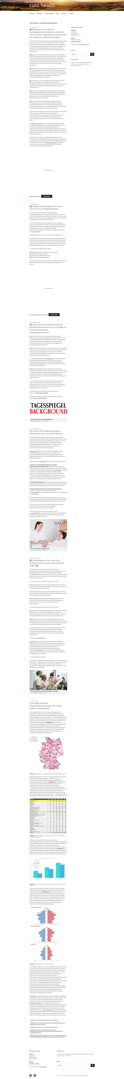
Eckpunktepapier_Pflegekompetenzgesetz (39, 314)
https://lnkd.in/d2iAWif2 (42, 393)
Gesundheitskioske (48, 1010)
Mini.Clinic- (32, 1003)
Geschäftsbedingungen (82, 1075)
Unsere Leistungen (49, 13)
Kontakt (71, 13)
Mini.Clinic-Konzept (51, 142)
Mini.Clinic (39, 13)
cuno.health (35, 231)
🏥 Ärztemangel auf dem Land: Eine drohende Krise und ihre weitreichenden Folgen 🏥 (46, 563)
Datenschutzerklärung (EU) (69, 1075)
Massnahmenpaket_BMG (35, 196)
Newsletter (64, 13)
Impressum (59, 1075)
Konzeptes (38, 1003)
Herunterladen (46, 196)
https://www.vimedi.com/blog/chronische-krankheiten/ (46, 1027)
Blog (57, 13)
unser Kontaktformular (83, 44)
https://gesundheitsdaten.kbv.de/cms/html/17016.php (46, 1020)
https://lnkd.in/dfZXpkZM (40, 398)
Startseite (31, 13)
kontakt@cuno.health (76, 41)
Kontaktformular (43, 1066)
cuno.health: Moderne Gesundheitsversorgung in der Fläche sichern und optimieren (45, 706)
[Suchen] (92, 54)
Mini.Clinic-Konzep (37, 123)
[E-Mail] (34, 1075)
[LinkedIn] (30, 1075)
